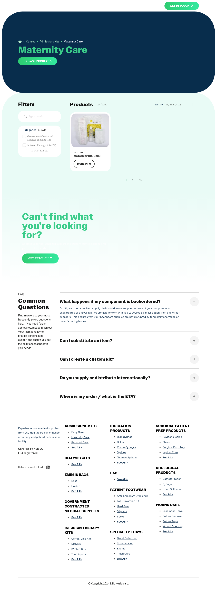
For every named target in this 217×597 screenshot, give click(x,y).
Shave (166, 442)
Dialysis (76, 543)
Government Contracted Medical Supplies (82, 506)
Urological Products (167, 470)
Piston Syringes (126, 447)
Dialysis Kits (77, 458)
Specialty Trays (126, 532)
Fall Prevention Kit (128, 501)
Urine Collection (172, 489)
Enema (121, 548)
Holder (75, 486)
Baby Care (77, 432)
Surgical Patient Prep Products (173, 428)
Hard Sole (123, 506)
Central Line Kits (81, 538)
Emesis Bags (77, 474)
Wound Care (168, 505)
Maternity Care (80, 437)
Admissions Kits (49, 41)
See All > (42, 130)
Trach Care (123, 553)
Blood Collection (127, 538)
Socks (120, 516)
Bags (74, 480)
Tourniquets (78, 554)
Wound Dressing (173, 526)
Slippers (122, 511)
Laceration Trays (173, 511)
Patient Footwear (128, 490)
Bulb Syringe (124, 436)
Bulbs (120, 442)
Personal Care (79, 442)
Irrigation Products (120, 428)
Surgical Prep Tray (174, 447)
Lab (113, 473)
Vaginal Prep (170, 452)
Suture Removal (172, 516)
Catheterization (172, 478)
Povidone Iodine (172, 436)
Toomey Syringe (127, 457)
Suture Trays (170, 521)
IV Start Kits (78, 549)
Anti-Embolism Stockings (132, 496)
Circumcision (125, 543)
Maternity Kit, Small (87, 156)
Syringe (121, 452)
